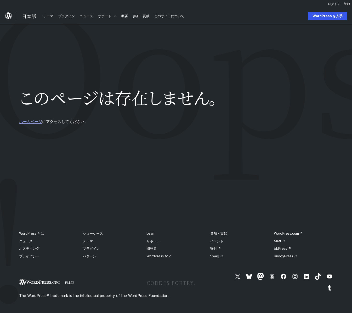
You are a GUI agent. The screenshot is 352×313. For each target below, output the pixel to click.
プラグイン (91, 248)
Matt (279, 241)
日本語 (69, 283)
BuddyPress (285, 256)
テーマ (88, 241)
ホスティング (29, 248)
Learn (151, 233)
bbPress (282, 248)
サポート (153, 241)
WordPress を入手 (327, 16)
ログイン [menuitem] (334, 4)
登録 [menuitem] (347, 4)
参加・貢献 (218, 233)
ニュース (26, 241)
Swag (216, 256)
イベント (217, 241)
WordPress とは (31, 233)
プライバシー (29, 256)
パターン (89, 256)
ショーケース (93, 233)
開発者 (152, 248)
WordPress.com (288, 233)
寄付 (215, 248)
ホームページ (30, 121)
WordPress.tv (159, 256)
